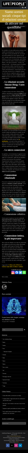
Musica (4, 364)
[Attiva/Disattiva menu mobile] (25, 7)
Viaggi (4, 386)
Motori (4, 361)
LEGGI (17, 442)
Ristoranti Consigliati (8, 351)
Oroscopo (4, 373)
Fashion (4, 345)
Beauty (4, 342)
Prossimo (23, 26)
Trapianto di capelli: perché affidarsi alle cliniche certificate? (14, 408)
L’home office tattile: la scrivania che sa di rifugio (12, 395)
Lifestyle (4, 354)
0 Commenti (12, 321)
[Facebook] (16, 272)
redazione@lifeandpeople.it (15, 436)
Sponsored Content (6, 379)
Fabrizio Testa (7, 282)
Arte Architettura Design (7, 339)
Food (4, 348)
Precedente (16, 26)
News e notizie (5, 276)
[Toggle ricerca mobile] (22, 7)
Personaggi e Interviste (7, 376)
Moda (4, 357)
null (3, 370)
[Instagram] (13, 272)
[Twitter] (20, 272)
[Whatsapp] (24, 272)
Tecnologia (5, 382)
